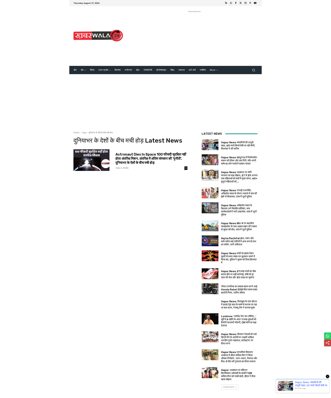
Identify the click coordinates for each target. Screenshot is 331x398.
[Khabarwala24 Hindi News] (98, 35)
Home (76, 132)
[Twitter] (240, 3)
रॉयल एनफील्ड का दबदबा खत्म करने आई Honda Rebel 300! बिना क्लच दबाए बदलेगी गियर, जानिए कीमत (239, 289)
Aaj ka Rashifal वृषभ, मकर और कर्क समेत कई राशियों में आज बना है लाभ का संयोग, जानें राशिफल (238, 241)
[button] (253, 70)
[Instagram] (245, 3)
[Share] (327, 342)
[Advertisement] (194, 37)
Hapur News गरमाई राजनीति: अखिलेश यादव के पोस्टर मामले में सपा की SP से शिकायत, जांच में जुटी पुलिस (239, 193)
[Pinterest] (250, 3)
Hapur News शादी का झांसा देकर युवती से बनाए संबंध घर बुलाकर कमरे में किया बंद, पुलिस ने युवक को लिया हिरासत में (239, 258)
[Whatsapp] (231, 3)
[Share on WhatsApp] (327, 335)
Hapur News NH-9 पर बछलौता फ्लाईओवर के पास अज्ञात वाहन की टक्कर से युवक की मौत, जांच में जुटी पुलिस (239, 226)
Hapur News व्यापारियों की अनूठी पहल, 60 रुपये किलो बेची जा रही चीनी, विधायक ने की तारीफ (238, 145)
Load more (228, 386)
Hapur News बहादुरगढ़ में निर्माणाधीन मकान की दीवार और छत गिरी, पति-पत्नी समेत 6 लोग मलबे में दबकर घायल (239, 160)
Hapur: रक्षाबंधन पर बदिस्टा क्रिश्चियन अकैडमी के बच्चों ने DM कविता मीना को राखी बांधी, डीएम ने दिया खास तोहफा (238, 375)
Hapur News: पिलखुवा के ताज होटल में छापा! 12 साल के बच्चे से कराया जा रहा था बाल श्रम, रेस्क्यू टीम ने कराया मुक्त (239, 304)
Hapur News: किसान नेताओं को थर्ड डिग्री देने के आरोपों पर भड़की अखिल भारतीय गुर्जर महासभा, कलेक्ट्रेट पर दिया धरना (239, 339)
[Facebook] (235, 3)
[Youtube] (255, 3)
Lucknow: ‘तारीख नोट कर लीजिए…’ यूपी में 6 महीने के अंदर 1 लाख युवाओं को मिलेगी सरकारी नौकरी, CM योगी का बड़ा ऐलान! (238, 321)
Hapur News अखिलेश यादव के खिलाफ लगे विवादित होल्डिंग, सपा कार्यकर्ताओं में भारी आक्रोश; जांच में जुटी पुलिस (239, 210)
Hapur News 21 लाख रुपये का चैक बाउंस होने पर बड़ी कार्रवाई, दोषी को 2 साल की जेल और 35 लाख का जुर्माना (238, 274)
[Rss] (226, 3)
